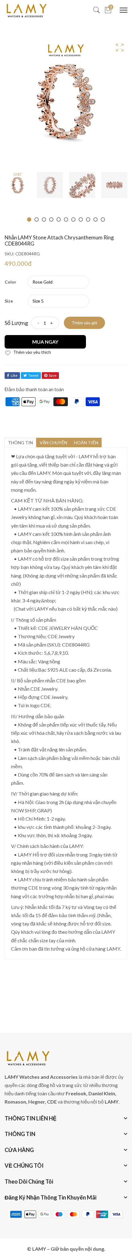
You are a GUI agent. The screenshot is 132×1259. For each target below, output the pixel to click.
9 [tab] (88, 219)
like (14, 375)
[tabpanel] (18, 185)
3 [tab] (44, 219)
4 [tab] (51, 219)
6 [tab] (66, 219)
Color (10, 281)
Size (9, 300)
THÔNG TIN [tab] (20, 442)
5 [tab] (58, 219)
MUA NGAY (45, 342)
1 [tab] (29, 219)
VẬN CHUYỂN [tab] (53, 442)
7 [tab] (73, 219)
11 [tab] (103, 219)
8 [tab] (81, 219)
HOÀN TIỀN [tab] (86, 442)
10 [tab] (95, 219)
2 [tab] (36, 219)
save (52, 375)
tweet (33, 375)
